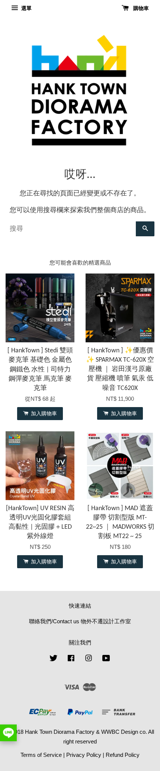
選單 (26, 8)
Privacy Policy (83, 755)
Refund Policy (123, 755)
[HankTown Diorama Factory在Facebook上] (71, 659)
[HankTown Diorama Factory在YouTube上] (106, 659)
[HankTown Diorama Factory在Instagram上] (88, 659)
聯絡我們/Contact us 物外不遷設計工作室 (80, 621)
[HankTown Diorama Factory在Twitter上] (53, 659)
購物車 (140, 8)
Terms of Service (41, 755)
